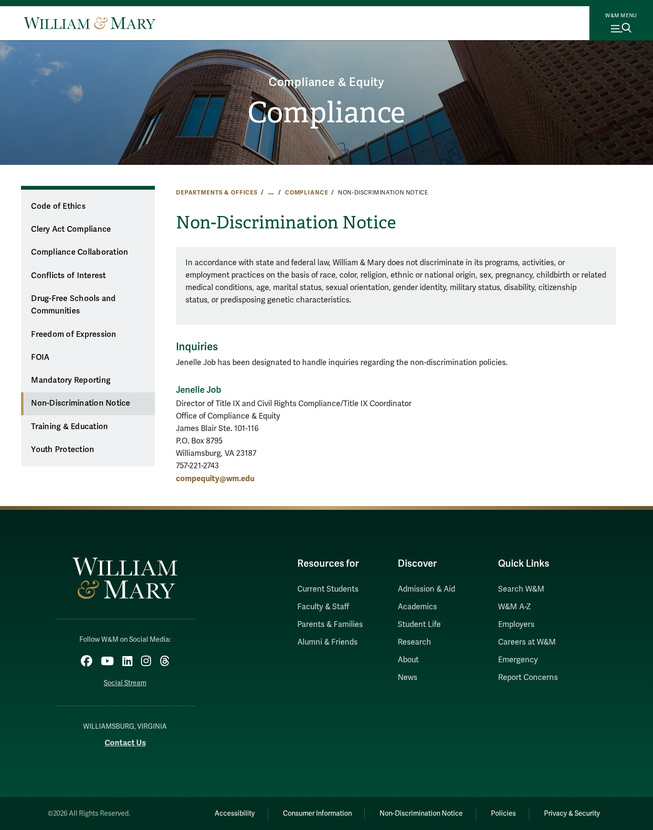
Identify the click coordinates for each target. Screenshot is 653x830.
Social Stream (125, 683)
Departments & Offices (217, 192)
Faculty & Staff (323, 607)
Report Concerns (528, 677)
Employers (516, 624)
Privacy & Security (572, 813)
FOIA (40, 357)
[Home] (89, 23)
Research (414, 642)
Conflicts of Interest (68, 275)
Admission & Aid (426, 589)
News (407, 677)
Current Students (328, 589)
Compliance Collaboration (79, 252)
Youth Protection (62, 449)
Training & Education (69, 426)
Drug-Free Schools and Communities (73, 305)
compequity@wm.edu (215, 479)
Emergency (518, 660)
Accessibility (235, 813)
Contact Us (125, 743)
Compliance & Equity (326, 82)
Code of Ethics (58, 206)
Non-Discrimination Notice (80, 403)
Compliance (326, 113)
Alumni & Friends (327, 642)
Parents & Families (330, 624)
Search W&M (521, 589)
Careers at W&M (527, 642)
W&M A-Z (514, 607)
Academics (417, 607)
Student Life (419, 624)
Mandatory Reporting (70, 380)
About (408, 660)
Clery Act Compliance (71, 229)
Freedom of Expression (73, 334)
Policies (503, 813)
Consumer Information (317, 813)
